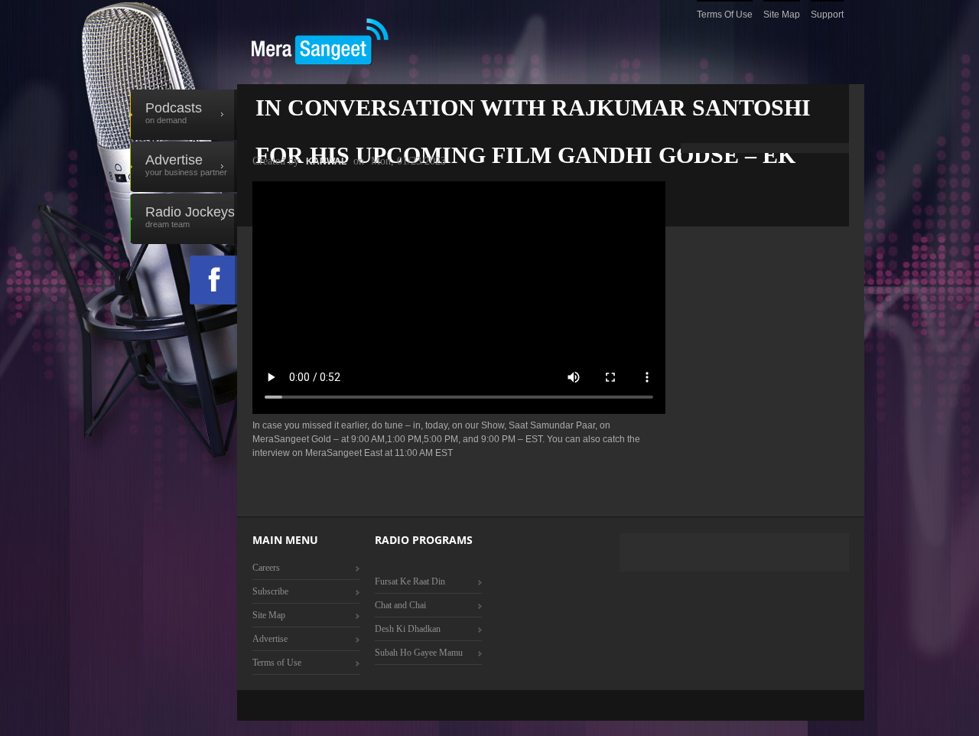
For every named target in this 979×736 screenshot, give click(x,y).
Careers (266, 567)
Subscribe (270, 591)
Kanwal (326, 161)
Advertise (186, 164)
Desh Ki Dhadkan (408, 629)
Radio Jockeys (190, 216)
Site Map (781, 14)
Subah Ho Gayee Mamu (419, 652)
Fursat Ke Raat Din (410, 581)
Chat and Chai (400, 605)
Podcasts (173, 112)
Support (827, 14)
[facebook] (213, 280)
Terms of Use (725, 14)
